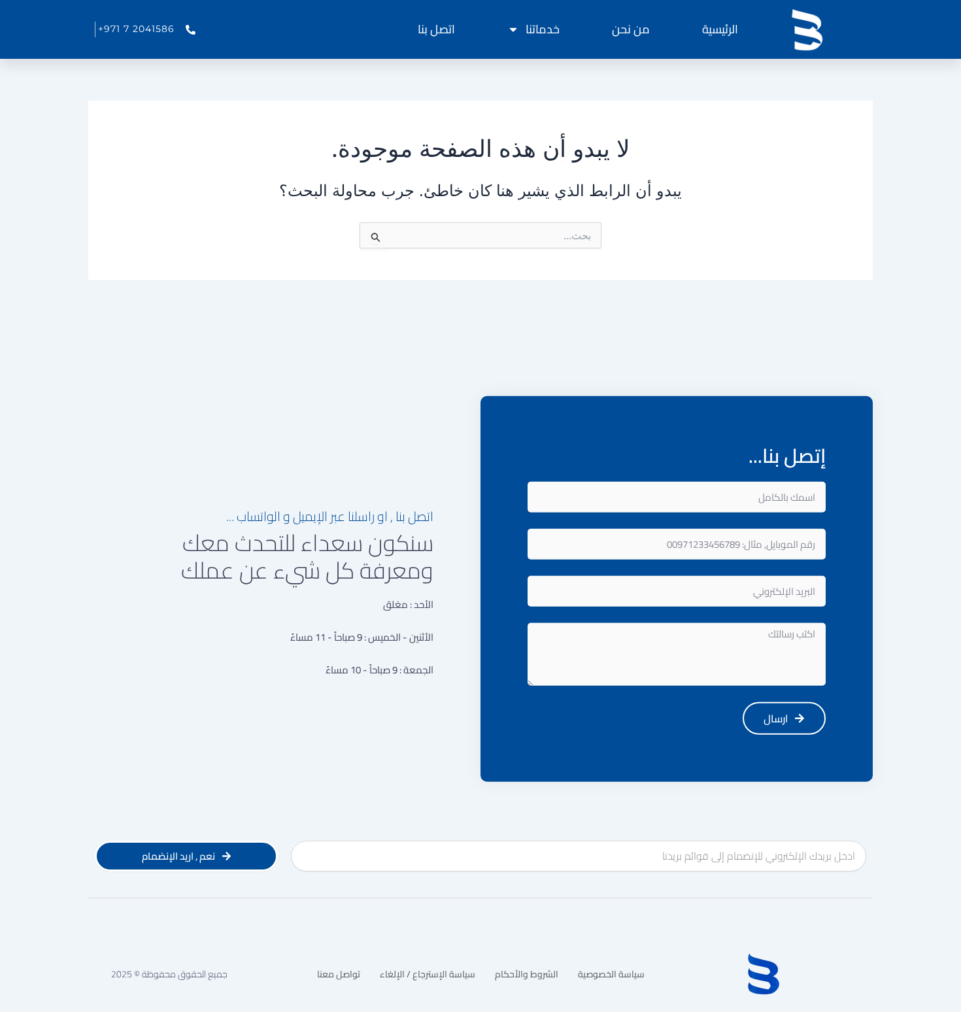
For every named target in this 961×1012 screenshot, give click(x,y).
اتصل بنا (436, 29)
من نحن (631, 29)
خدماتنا (543, 29)
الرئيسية (720, 29)
